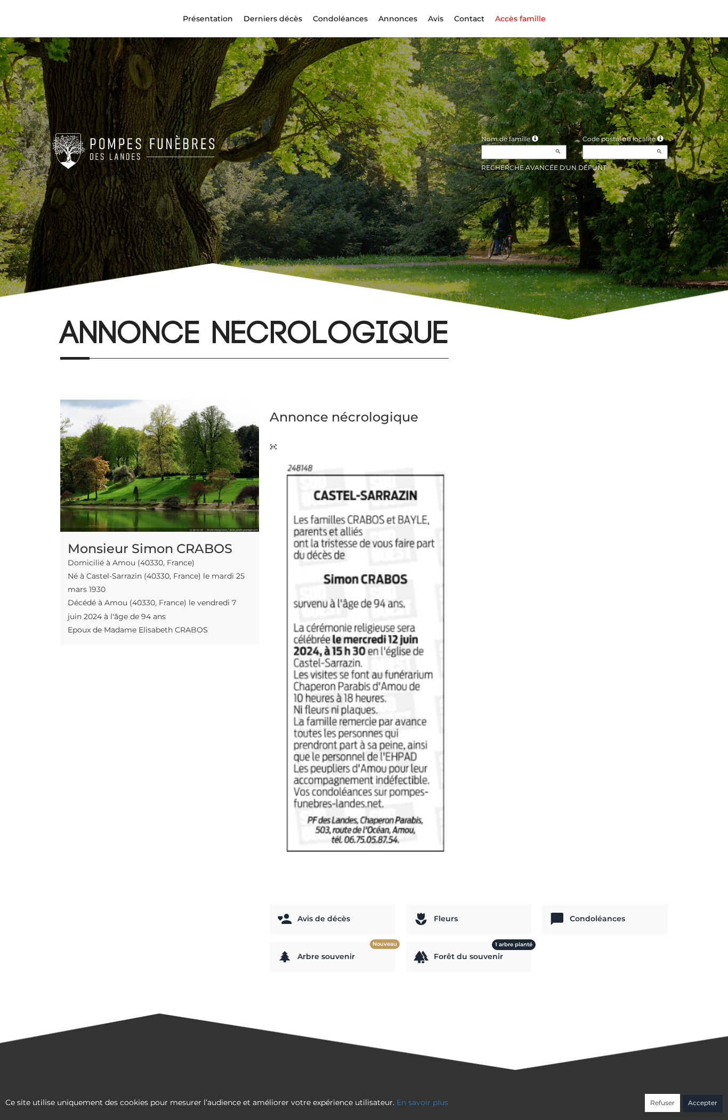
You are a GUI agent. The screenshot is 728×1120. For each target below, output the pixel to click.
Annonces (397, 18)
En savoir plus (422, 1102)
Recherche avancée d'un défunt (543, 168)
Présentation (208, 18)
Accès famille (520, 18)
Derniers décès (273, 18)
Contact (469, 18)
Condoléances (340, 18)
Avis (435, 18)
